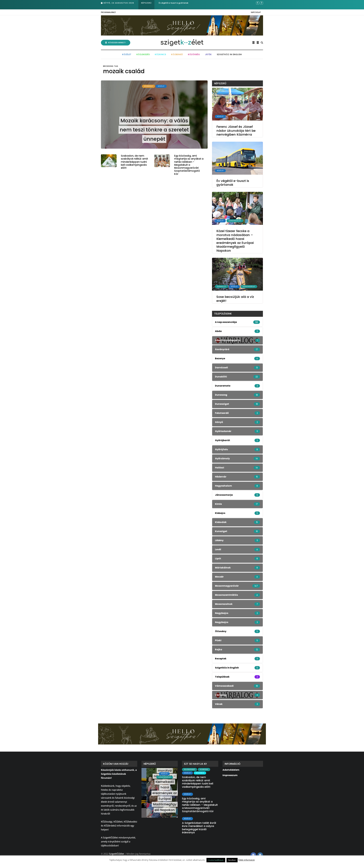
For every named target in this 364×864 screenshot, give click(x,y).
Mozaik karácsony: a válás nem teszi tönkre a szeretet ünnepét (154, 130)
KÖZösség (194, 54)
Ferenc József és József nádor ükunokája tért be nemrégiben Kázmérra (236, 131)
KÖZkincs (160, 54)
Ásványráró (189, 769)
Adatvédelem (231, 769)
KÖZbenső (177, 54)
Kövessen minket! (117, 42)
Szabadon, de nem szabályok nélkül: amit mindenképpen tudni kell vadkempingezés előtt (134, 162)
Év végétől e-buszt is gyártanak (232, 183)
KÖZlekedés (143, 54)
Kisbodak (204, 769)
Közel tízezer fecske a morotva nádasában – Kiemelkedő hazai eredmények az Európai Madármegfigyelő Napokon (235, 241)
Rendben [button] (232, 860)
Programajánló (108, 12)
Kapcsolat (256, 12)
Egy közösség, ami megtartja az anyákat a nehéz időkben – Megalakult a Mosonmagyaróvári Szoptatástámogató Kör (188, 165)
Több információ (246, 859)
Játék (208, 54)
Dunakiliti (221, 286)
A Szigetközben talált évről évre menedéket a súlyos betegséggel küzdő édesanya (199, 827)
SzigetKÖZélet (235, 221)
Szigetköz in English (229, 54)
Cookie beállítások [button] (216, 860)
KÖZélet (126, 54)
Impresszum (230, 775)
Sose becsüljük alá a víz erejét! (235, 299)
